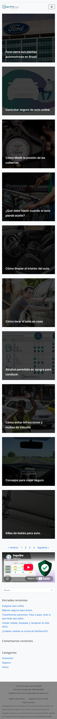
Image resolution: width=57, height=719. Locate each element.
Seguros (6, 662)
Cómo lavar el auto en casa (24, 321)
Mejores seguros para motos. (17, 610)
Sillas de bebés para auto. (23, 533)
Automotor (7, 658)
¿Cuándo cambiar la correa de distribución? (25, 631)
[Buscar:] (28, 590)
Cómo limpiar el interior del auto (27, 268)
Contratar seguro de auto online (28, 109)
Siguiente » (43, 547)
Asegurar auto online (13, 606)
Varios (5, 667)
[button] (51, 6)
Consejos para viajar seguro (25, 480)
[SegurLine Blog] (10, 7)
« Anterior (13, 547)
